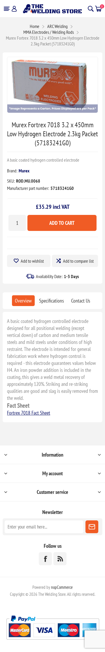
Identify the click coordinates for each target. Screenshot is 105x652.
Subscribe (91, 526)
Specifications (51, 300)
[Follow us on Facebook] (45, 558)
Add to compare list (78, 261)
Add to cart (62, 223)
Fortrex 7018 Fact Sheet (28, 412)
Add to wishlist (32, 261)
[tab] (23, 300)
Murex (24, 171)
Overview (23, 300)
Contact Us (80, 300)
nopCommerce (62, 587)
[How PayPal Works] (52, 642)
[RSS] (59, 558)
